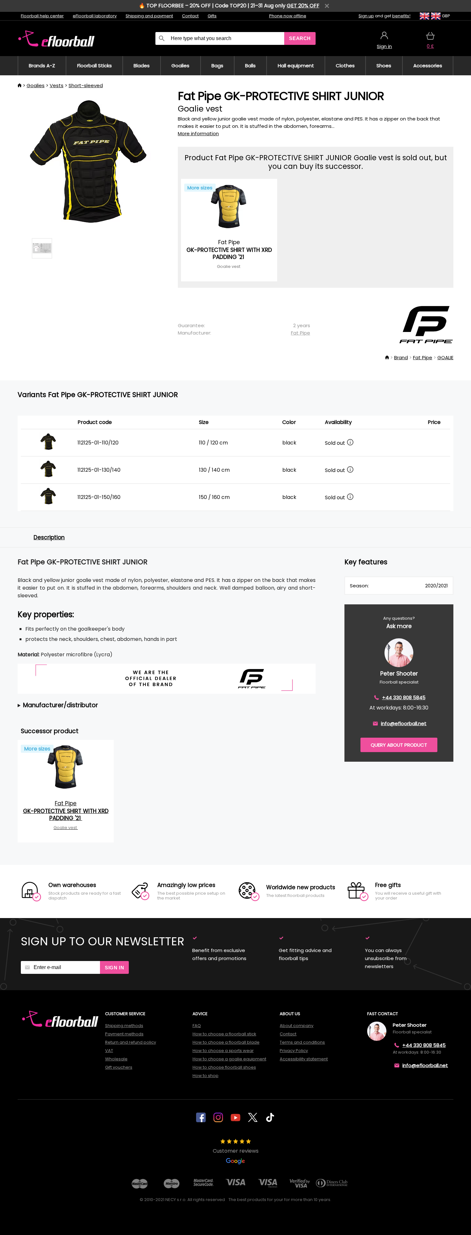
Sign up (366, 16)
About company (296, 1026)
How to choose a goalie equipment (229, 1059)
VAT (109, 1051)
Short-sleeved (86, 85)
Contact (190, 16)
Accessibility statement (304, 1059)
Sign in (114, 967)
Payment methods (124, 1034)
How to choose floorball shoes (224, 1067)
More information (198, 133)
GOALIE (445, 357)
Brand (401, 357)
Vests (56, 85)
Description (49, 537)
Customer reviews (236, 1151)
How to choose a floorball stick (224, 1034)
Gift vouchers (118, 1067)
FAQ (197, 1026)
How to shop (206, 1076)
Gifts (212, 16)
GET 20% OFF (303, 5)
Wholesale (116, 1059)
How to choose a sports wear (223, 1051)
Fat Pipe (300, 332)
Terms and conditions (302, 1042)
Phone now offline (287, 16)
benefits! (401, 16)
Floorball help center (42, 16)
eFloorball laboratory (95, 16)
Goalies (36, 85)
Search (300, 38)
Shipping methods (124, 1026)
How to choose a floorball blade (226, 1042)
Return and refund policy (130, 1042)
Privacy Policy (294, 1051)
